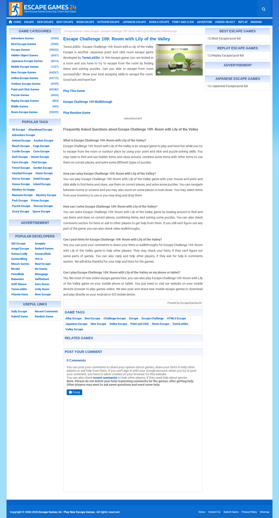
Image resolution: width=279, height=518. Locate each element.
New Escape (45, 22)
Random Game (44, 316)
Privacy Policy (249, 512)
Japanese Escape (134, 22)
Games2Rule (43, 253)
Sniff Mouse (18, 284)
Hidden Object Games (35, 55)
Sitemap (264, 512)
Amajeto (40, 243)
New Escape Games (35, 72)
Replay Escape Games (35, 100)
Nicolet (15, 268)
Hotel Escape (41, 178)
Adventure (204, 22)
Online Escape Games (35, 78)
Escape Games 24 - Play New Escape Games (67, 512)
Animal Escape (21, 140)
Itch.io (39, 258)
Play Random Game (76, 112)
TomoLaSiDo (19, 289)
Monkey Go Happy (23, 189)
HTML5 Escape (176, 318)
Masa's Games (20, 263)
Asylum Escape (43, 140)
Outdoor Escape (108, 22)
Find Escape (39, 162)
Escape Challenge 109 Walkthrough (87, 101)
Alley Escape (91, 31)
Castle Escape (21, 151)
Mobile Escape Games (35, 66)
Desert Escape (40, 156)
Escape (29, 22)
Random (256, 22)
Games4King (19, 258)
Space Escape (41, 211)
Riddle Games (35, 106)
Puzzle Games (35, 95)
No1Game (41, 268)
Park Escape (20, 200)
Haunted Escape (22, 173)
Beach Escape (21, 146)
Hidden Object (225, 22)
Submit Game (19, 316)
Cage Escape (41, 146)
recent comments (105, 377)
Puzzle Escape (21, 206)
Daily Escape (19, 311)
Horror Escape (21, 178)
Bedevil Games (44, 248)
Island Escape (42, 184)
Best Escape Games (35, 44)
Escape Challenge (152, 318)
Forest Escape (21, 167)
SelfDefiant (42, 279)
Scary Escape (20, 211)
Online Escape (118, 323)
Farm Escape (20, 162)
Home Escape (44, 173)
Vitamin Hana (19, 294)
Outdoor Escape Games (35, 83)
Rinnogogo (41, 274)
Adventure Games (35, 38)
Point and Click (183, 22)
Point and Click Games (35, 89)
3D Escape (18, 129)
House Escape (21, 184)
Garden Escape (42, 167)
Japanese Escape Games (35, 61)
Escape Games (35, 49)
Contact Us (214, 512)
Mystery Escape (46, 195)
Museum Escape (22, 195)
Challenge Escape (115, 318)
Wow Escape (43, 294)
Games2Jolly (19, 253)
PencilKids (17, 274)
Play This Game (74, 91)
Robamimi (17, 279)
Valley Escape (74, 329)
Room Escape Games (35, 112)
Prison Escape (40, 200)
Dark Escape (20, 156)
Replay (243, 22)
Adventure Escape (23, 135)
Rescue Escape (43, 206)
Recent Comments (46, 311)
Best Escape (64, 22)
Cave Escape (41, 151)
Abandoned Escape (40, 129)
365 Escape (18, 243)
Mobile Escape (159, 22)
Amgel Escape (20, 248)
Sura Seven (42, 284)
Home (17, 22)
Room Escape (85, 22)
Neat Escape (43, 263)
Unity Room (42, 289)
